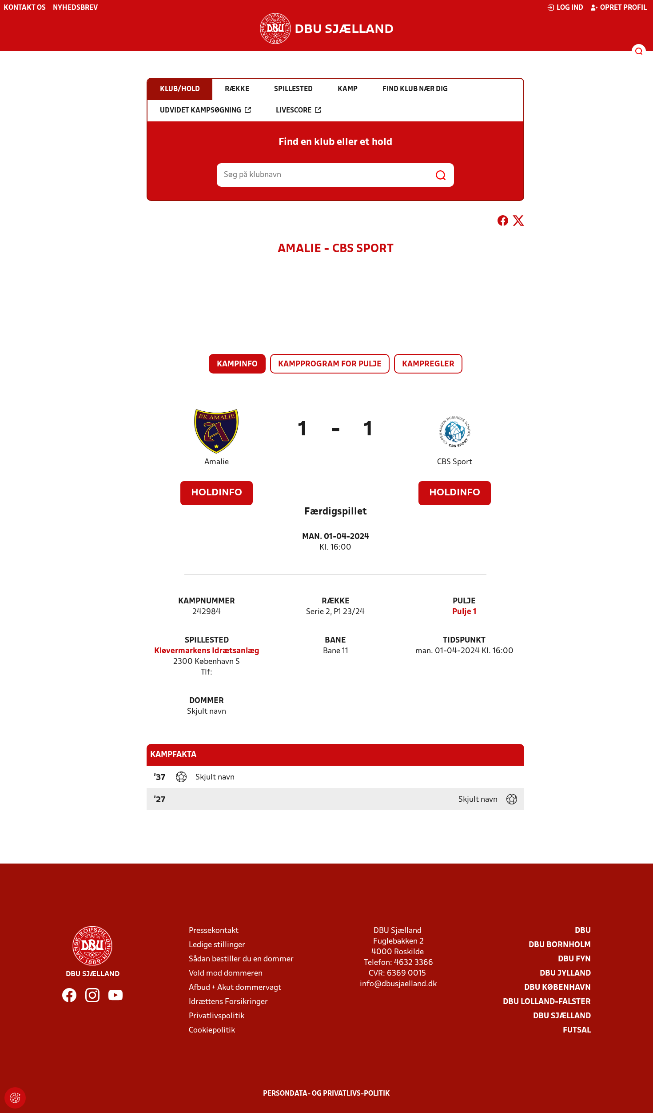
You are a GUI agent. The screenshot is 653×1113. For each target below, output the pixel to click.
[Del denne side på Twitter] (518, 222)
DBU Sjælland (562, 1016)
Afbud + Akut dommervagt (235, 988)
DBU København (557, 988)
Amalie (216, 462)
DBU (583, 931)
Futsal (577, 1030)
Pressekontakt (214, 931)
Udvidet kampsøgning (200, 111)
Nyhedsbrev (75, 8)
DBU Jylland (565, 973)
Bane (335, 640)
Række (336, 601)
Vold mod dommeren (226, 973)
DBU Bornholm (560, 945)
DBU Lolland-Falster (547, 1002)
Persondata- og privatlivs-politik (326, 1094)
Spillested (207, 640)
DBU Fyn (574, 959)
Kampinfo (237, 364)
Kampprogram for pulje (330, 364)
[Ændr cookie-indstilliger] (15, 1098)
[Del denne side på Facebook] (503, 222)
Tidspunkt (464, 640)
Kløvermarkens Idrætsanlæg (206, 651)
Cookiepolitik (212, 1030)
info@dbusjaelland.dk (398, 984)
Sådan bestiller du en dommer (241, 959)
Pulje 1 (464, 612)
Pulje (464, 601)
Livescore (293, 111)
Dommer (206, 701)
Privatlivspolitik (216, 1016)
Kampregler (428, 364)
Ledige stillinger (217, 945)
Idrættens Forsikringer (228, 1002)
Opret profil (623, 8)
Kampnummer (206, 601)
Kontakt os (25, 8)
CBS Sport (454, 462)
